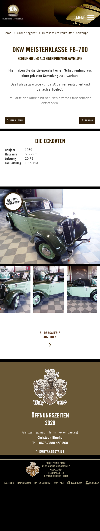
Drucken (94, 482)
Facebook (76, 482)
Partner (9, 482)
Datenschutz (42, 482)
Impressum (24, 482)
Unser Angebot (27, 33)
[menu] (91, 17)
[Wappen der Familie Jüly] (50, 387)
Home (7, 33)
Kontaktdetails (51, 451)
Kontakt (59, 482)
